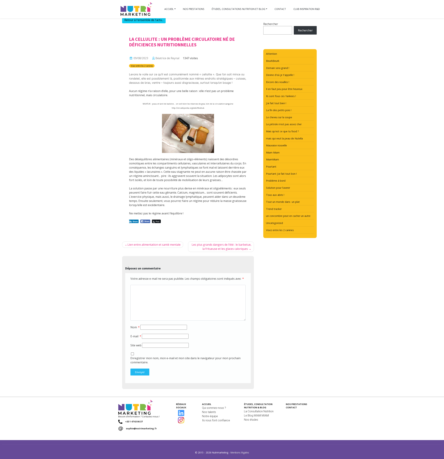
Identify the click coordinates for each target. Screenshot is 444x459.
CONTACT (291, 407)
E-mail (135, 336)
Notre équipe (210, 416)
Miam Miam (273, 152)
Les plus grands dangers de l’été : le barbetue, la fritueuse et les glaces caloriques (221, 247)
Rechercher (270, 24)
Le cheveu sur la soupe (279, 117)
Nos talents (209, 412)
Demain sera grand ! (277, 68)
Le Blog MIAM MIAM (256, 415)
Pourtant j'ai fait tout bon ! (281, 173)
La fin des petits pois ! (278, 110)
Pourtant (271, 166)
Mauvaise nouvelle (276, 145)
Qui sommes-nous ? (214, 408)
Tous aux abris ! (275, 195)
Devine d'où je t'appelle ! (280, 75)
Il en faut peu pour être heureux (284, 89)
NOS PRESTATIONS (296, 404)
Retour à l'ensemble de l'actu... (143, 20)
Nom (135, 327)
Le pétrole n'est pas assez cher (284, 124)
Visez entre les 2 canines (142, 65)
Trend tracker (274, 209)
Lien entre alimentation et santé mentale (154, 245)
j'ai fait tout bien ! (276, 103)
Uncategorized (274, 223)
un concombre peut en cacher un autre (288, 216)
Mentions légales (239, 452)
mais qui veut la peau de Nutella (284, 138)
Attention (271, 53)
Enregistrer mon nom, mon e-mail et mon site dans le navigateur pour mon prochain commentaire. (185, 360)
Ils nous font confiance (216, 420)
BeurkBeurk (272, 60)
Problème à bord (275, 180)
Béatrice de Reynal (167, 58)
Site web (135, 345)
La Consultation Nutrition (259, 411)
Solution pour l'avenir (278, 187)
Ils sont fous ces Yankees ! (281, 96)
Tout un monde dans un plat (283, 201)
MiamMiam (272, 159)
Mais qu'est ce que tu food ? (282, 131)
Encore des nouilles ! (277, 82)
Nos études (251, 419)
